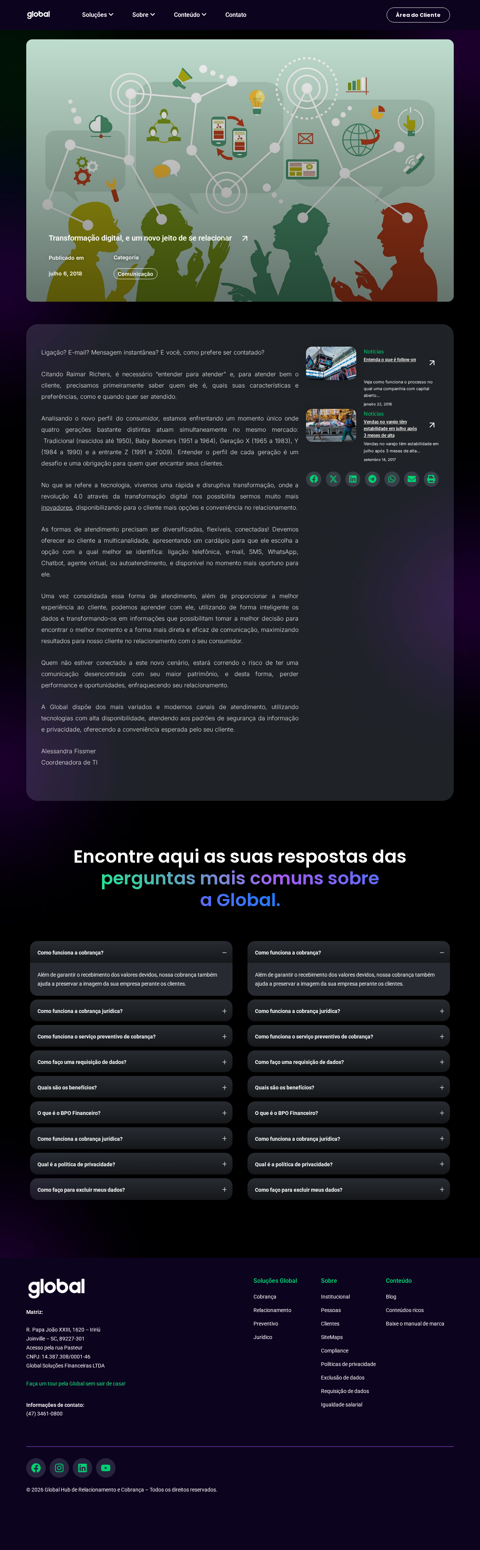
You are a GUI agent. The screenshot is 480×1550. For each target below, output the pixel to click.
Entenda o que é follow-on (390, 359)
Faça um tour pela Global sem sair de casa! (76, 1384)
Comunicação (135, 274)
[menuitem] (97, 14)
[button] (313, 479)
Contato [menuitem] (235, 14)
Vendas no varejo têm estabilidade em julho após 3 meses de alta (390, 428)
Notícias (374, 351)
